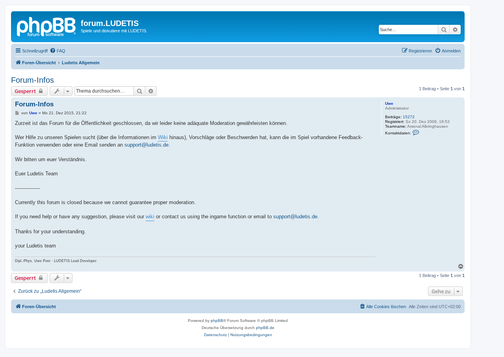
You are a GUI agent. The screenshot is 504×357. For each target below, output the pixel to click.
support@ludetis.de (146, 145)
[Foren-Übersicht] (47, 25)
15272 (409, 117)
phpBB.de (265, 327)
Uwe (389, 103)
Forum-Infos (32, 80)
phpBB (217, 320)
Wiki (163, 137)
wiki (150, 216)
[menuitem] (57, 51)
